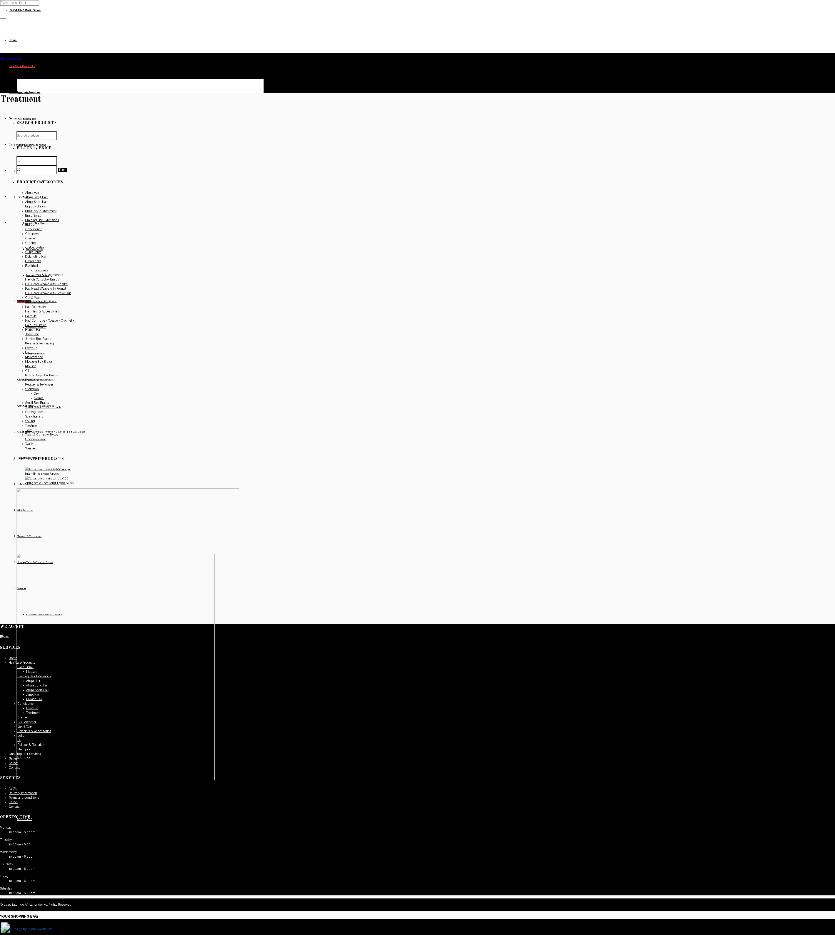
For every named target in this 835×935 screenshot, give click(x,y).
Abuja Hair (32, 192)
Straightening (34, 416)
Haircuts (31, 316)
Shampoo (32, 389)
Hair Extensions (36, 307)
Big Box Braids (35, 206)
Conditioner (33, 229)
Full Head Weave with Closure (46, 284)
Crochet (31, 243)
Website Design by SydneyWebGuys (26, 929)
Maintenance (34, 357)
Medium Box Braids (39, 361)
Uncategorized (35, 439)
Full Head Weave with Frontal (45, 288)
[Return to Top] (5, 932)
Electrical (31, 265)
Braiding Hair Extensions (42, 220)
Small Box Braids (37, 402)
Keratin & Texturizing (39, 343)
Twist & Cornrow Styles (41, 434)
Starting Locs (34, 412)
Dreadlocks (33, 261)
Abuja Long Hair (36, 197)
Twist (28, 430)
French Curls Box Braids (42, 279)
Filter (62, 169)
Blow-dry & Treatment (41, 211)
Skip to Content (11, 58)
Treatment (32, 425)
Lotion (29, 352)
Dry (36, 393)
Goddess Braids (36, 302)
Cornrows (32, 233)
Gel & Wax (32, 297)
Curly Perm (33, 252)
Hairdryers (41, 270)
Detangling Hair (36, 256)
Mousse (30, 366)
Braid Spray (33, 215)
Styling (30, 421)
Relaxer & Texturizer (39, 384)
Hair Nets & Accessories (42, 311)
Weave (30, 448)
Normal (39, 398)
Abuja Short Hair (36, 202)
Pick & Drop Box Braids (41, 375)
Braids (29, 224)
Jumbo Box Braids (38, 339)
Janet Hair (32, 334)
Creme (30, 238)
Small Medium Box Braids (43, 407)
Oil (27, 370)
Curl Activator (34, 247)
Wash (29, 444)
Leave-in (31, 348)
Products (31, 380)
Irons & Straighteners (48, 275)
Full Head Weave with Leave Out (48, 293)
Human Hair (33, 329)
